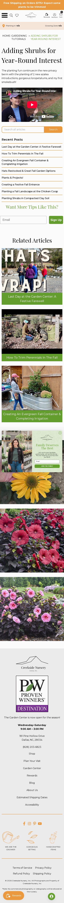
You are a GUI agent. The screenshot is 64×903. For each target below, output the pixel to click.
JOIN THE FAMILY (47, 466)
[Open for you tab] (51, 896)
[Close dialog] (59, 432)
